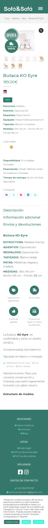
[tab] (24, 208)
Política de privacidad (25, 452)
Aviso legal (25, 448)
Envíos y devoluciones (22, 224)
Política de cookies (25, 456)
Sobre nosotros (25, 425)
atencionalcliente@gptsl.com (25, 492)
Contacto (25, 429)
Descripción (13, 210)
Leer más (39, 522)
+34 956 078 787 (25, 488)
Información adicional (21, 217)
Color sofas (9, 141)
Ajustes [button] (26, 522)
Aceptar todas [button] (12, 522)
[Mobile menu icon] (40, 8)
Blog (25, 433)
